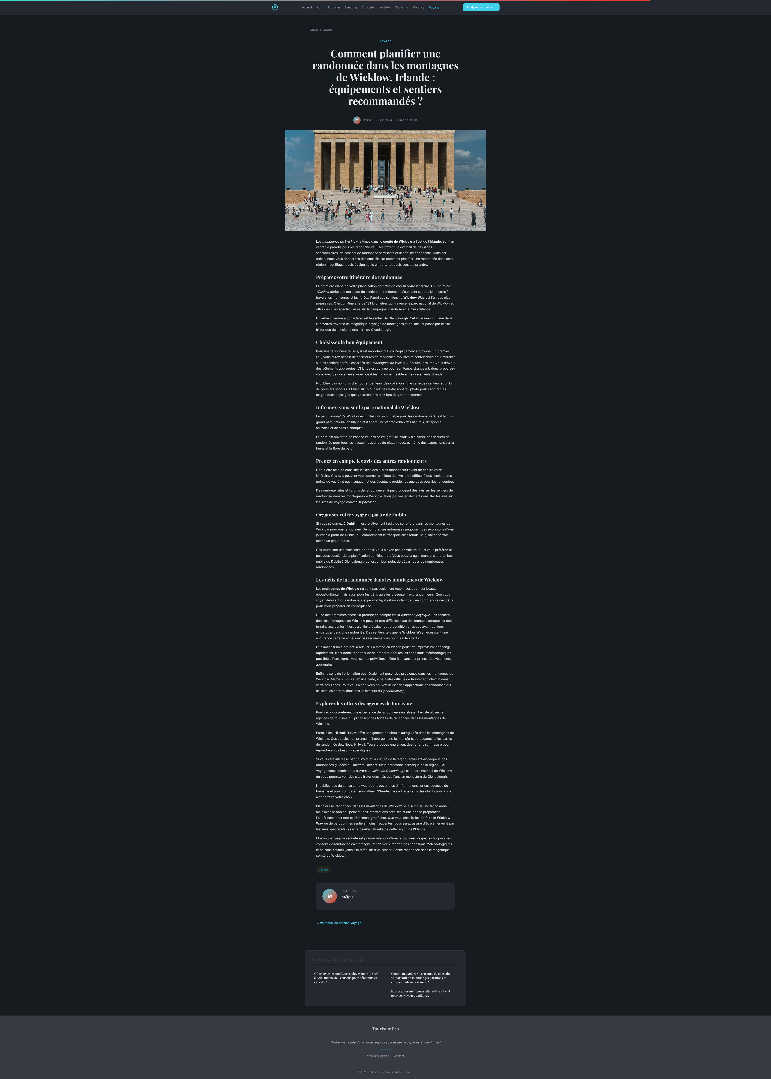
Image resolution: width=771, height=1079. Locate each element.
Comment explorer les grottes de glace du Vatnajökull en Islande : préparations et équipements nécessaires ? (420, 978)
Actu (320, 7)
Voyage (434, 7)
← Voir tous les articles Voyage (338, 923)
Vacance (418, 7)
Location (385, 7)
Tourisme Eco (385, 1028)
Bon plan (334, 7)
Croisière (368, 7)
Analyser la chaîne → (481, 7)
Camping (351, 7)
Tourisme (401, 7)
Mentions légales (378, 1056)
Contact (399, 1056)
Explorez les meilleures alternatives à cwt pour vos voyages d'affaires (420, 993)
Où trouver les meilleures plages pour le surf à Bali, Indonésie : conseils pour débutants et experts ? (346, 978)
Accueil (307, 7)
